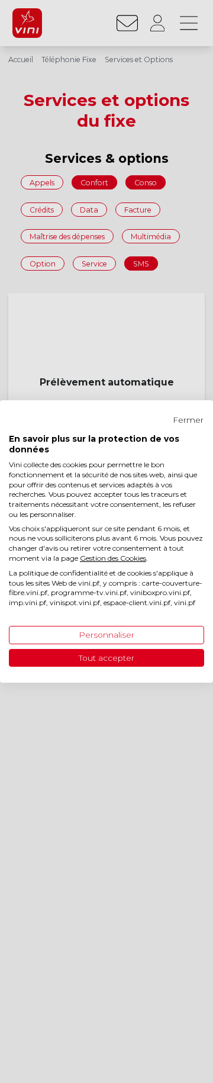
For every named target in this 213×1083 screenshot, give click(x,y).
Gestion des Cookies (113, 558)
